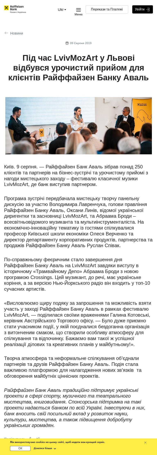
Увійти (140, 9)
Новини (16, 33)
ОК (20, 448)
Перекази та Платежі (107, 9)
